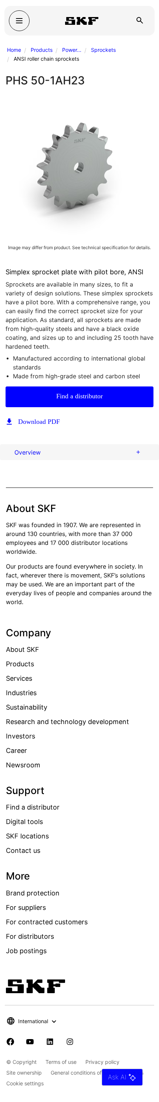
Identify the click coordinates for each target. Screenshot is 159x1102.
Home (14, 50)
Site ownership (24, 1072)
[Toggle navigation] (19, 21)
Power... (71, 50)
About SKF (22, 649)
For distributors (30, 936)
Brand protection (33, 893)
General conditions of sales (83, 1072)
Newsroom (23, 765)
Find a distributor (79, 396)
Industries (21, 693)
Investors (20, 736)
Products (42, 50)
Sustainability (26, 707)
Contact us (23, 850)
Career (16, 750)
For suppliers (26, 907)
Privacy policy (102, 1062)
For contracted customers (47, 922)
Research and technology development (67, 722)
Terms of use (61, 1062)
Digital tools (24, 821)
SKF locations (27, 836)
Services (19, 678)
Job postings (26, 951)
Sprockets (103, 50)
